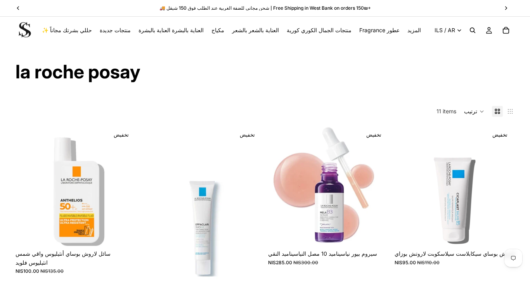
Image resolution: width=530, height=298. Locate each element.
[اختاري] (124, 235)
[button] (474, 111)
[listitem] (414, 30)
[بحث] (472, 30)
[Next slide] (250, 216)
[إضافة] (376, 235)
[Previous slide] (153, 216)
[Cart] (505, 30)
